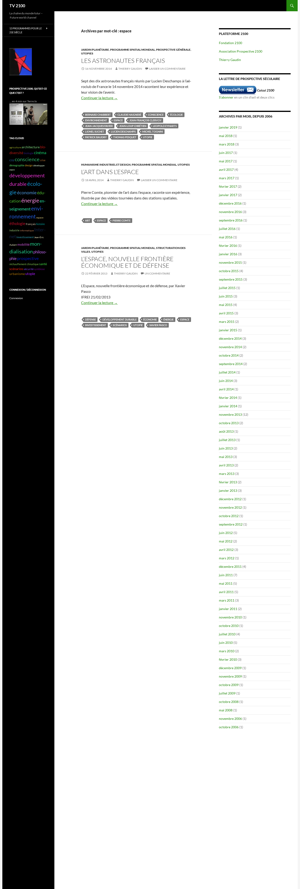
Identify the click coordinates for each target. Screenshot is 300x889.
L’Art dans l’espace (110, 172)
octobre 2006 (229, 727)
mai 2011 (225, 583)
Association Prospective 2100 (240, 51)
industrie (14, 230)
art (87, 220)
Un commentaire (157, 273)
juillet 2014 (227, 372)
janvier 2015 (228, 330)
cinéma (40, 152)
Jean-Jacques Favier (99, 125)
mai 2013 (225, 457)
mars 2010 (226, 651)
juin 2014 (226, 381)
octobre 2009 (229, 685)
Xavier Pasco (158, 325)
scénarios (120, 325)
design (29, 165)
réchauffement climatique (24, 264)
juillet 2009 (227, 693)
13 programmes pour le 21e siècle (25, 30)
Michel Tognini (152, 131)
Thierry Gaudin (130, 68)
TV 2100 (17, 5)
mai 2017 (225, 161)
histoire (40, 223)
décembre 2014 (230, 338)
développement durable (119, 319)
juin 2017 (226, 153)
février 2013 (228, 482)
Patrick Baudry (96, 137)
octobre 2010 (229, 626)
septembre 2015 (231, 279)
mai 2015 (225, 305)
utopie (147, 137)
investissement (95, 325)
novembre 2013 (230, 414)
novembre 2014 (230, 347)
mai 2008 (225, 710)
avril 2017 (226, 170)
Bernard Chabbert (98, 114)
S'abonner (226, 97)
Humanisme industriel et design (106, 164)
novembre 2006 (230, 719)
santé (43, 264)
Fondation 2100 (230, 43)
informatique (27, 230)
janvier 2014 (228, 406)
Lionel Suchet (94, 131)
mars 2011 (226, 600)
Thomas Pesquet (124, 137)
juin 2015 (226, 296)
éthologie (17, 223)
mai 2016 (225, 237)
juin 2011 (226, 575)
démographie (16, 165)
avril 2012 (226, 550)
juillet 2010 (227, 634)
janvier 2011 (228, 609)
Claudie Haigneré (129, 114)
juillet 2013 (227, 440)
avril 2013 (226, 465)
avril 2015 (226, 313)
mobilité (23, 244)
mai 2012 (225, 541)
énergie (168, 319)
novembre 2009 (230, 676)
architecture (31, 147)
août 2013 (226, 431)
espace (118, 120)
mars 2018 (226, 144)
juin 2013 (226, 448)
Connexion (16, 298)
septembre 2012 (231, 524)
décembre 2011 (230, 567)
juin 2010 (226, 643)
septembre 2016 (231, 220)
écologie (176, 114)
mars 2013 (226, 474)
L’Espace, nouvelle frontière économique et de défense (127, 262)
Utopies (87, 53)
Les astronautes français (123, 60)
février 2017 (228, 186)
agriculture (15, 147)
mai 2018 (225, 136)
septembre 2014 (231, 364)
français (31, 224)
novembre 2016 (230, 212)
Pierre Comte (121, 220)
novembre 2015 (230, 262)
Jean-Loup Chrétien (132, 125)
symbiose (39, 269)
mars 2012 (226, 558)
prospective (28, 258)
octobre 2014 (229, 355)
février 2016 (228, 246)
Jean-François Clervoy (145, 120)
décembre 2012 (230, 499)
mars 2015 (226, 322)
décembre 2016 (230, 203)
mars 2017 (226, 178)
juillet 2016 (227, 229)
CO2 (11, 160)
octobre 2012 (229, 516)
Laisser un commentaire (167, 68)
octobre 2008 (229, 702)
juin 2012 (226, 533)
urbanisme (17, 274)
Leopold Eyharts (165, 125)
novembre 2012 (230, 507)
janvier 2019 (228, 127)
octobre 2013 (229, 423)
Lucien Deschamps (123, 131)
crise (42, 160)
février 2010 (228, 659)
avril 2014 (226, 389)
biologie (29, 153)
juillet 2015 (227, 288)
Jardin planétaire (95, 49)
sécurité (29, 269)
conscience (156, 114)
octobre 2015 (229, 271)
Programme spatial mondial (132, 49)
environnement (96, 120)
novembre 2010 (230, 617)
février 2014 (228, 398)
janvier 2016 (228, 254)
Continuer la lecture (99, 97)
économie (150, 319)
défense (90, 319)
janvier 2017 (228, 195)
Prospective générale (173, 49)
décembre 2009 (230, 668)
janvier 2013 (228, 490)
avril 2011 (226, 592)
